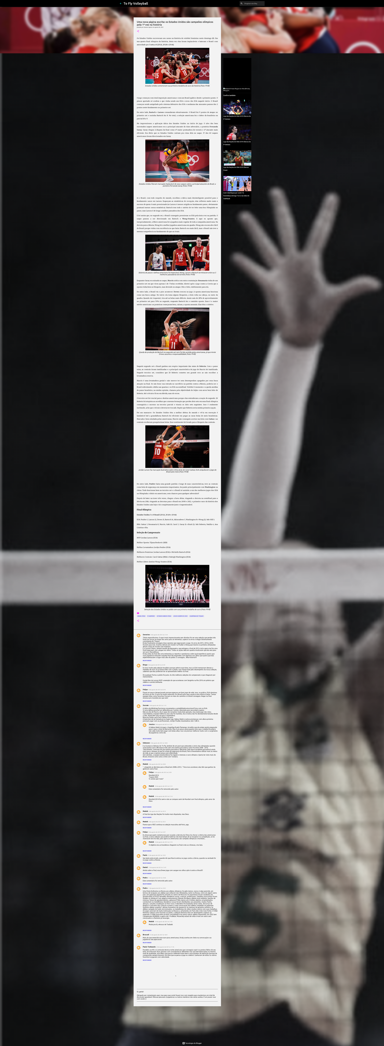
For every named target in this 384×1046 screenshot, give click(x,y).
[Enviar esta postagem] (138, 614)
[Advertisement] (177, 1023)
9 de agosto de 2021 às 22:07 (156, 832)
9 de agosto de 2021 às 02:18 (156, 689)
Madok (145, 764)
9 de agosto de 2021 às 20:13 (157, 811)
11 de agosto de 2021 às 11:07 (157, 867)
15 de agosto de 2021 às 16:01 (159, 934)
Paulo (145, 855)
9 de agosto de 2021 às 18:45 (159, 743)
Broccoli (146, 935)
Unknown (146, 743)
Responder (147, 660)
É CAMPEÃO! (151, 616)
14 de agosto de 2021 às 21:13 (163, 786)
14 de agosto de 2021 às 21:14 (163, 796)
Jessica (151, 724)
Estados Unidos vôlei (164, 616)
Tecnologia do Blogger (193, 1043)
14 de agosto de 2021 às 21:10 (163, 842)
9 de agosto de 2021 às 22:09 (162, 772)
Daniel (145, 867)
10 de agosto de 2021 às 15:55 (157, 855)
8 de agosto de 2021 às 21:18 (159, 634)
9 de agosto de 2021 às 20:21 (157, 821)
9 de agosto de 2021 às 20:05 (157, 764)
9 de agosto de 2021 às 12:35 (163, 724)
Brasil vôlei (141, 616)
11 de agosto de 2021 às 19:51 (157, 888)
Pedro (145, 878)
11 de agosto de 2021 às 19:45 (157, 878)
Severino (146, 635)
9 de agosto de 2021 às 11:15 (157, 705)
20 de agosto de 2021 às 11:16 (165, 947)
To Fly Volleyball (136, 3)
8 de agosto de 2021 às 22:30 (156, 665)
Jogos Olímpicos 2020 (180, 616)
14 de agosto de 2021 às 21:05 (163, 921)
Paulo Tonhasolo (149, 947)
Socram (146, 705)
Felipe (145, 689)
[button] (138, 31)
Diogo (145, 665)
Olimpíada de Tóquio (196, 616)
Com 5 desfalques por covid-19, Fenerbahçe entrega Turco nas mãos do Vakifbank (236, 195)
